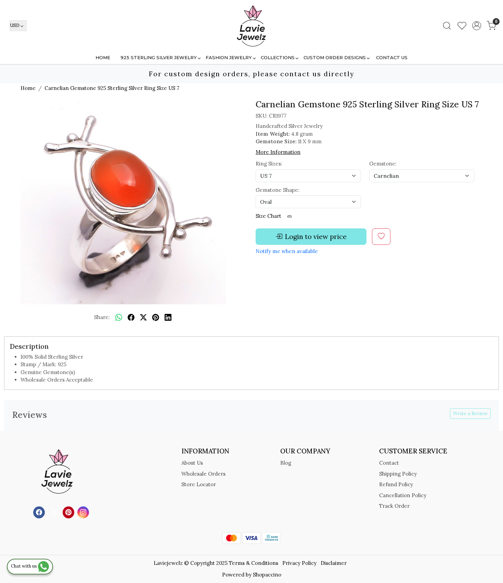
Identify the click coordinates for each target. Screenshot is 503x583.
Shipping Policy (398, 474)
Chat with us (24, 566)
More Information (278, 152)
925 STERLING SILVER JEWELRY (158, 57)
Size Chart (269, 216)
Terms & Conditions (253, 563)
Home (102, 57)
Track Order (394, 506)
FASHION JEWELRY (229, 57)
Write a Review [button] (470, 413)
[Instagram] (84, 511)
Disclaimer (334, 563)
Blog (285, 463)
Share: (102, 317)
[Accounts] (476, 25)
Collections (278, 57)
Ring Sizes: (269, 163)
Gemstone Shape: (277, 190)
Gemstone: (383, 163)
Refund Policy (396, 484)
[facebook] (131, 318)
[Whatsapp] (119, 318)
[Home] (251, 25)
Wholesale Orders (203, 474)
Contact (389, 463)
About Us (192, 463)
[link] (446, 25)
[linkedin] (168, 318)
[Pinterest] (69, 511)
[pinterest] (156, 318)
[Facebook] (40, 511)
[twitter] (143, 318)
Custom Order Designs (335, 57)
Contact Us (392, 57)
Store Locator (198, 484)
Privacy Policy (299, 563)
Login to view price (316, 236)
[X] (54, 511)
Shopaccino (267, 574)
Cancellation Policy (402, 495)
